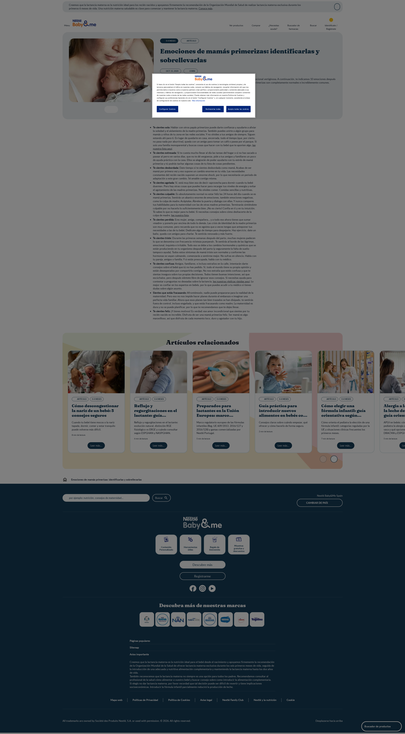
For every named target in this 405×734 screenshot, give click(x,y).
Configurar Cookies (167, 109)
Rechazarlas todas (213, 109)
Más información (198, 100)
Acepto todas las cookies (238, 109)
